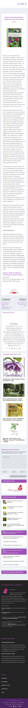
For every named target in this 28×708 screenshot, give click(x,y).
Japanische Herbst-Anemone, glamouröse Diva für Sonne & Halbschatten (13, 537)
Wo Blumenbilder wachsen (7, 642)
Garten (14, 340)
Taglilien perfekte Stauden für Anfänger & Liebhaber (14, 519)
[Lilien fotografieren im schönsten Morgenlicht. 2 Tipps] (4, 513)
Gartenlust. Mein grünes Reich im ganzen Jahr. (14, 379)
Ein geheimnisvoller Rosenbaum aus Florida (13, 561)
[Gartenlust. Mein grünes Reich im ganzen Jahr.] (14, 367)
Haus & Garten (13, 702)
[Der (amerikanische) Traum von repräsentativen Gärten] (14, 390)
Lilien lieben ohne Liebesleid (10, 541)
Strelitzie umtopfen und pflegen (11, 564)
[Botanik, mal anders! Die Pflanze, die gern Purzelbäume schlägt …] (14, 430)
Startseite (5, 702)
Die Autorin (4, 678)
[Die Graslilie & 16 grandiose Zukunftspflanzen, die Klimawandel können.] (4, 525)
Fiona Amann (14, 323)
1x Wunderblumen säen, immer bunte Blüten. (15, 507)
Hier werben (4, 681)
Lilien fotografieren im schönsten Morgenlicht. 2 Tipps (15, 513)
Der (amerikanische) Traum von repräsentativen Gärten (13, 399)
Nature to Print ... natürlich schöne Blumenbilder (13, 617)
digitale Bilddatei (12, 624)
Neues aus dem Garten (9, 533)
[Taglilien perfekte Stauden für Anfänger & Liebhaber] (4, 519)
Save (15, 292)
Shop (13, 704)
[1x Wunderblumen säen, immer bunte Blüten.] (4, 507)
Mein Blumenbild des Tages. (8, 653)
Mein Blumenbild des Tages (11, 552)
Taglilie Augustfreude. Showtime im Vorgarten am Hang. (11, 557)
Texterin (17, 326)
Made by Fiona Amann (15, 700)
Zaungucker (21, 702)
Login (2, 692)
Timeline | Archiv (5, 685)
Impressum (19, 704)
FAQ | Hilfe (8, 704)
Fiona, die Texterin (6, 608)
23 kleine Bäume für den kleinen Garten (12, 545)
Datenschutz (4, 688)
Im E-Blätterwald (5, 612)
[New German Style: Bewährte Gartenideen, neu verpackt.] (14, 410)
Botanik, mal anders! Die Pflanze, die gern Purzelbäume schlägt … (14, 440)
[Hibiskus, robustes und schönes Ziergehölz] (4, 502)
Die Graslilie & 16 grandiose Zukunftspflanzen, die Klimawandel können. (15, 525)
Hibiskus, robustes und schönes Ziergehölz (15, 501)
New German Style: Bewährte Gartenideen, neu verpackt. (13, 419)
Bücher (14, 22)
